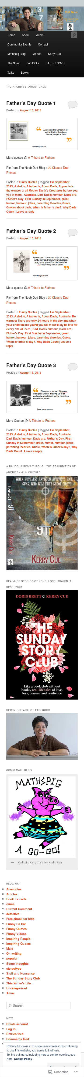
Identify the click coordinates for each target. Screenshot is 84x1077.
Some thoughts (17, 963)
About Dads (49, 186)
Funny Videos (16, 933)
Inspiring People (18, 938)
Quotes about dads (18, 207)
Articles (11, 894)
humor (10, 203)
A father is (33, 186)
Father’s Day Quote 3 (31, 365)
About (25, 35)
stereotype (13, 968)
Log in (11, 1029)
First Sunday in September (42, 199)
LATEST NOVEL (56, 63)
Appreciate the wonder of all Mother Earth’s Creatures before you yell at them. (41, 190)
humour (21, 203)
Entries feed (15, 1034)
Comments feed (17, 1039)
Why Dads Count (47, 341)
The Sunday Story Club (23, 978)
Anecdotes (13, 889)
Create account (17, 1024)
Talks (10, 72)
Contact (43, 44)
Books (25, 72)
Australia (30, 194)
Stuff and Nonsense (20, 973)
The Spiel (13, 63)
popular (12, 958)
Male (9, 948)
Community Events (19, 44)
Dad (40, 194)
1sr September (60, 182)
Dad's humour (53, 194)
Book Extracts (16, 899)
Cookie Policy (23, 1059)
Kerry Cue (54, 54)
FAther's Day (15, 199)
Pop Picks (32, 63)
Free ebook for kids (20, 918)
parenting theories (49, 203)
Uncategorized (16, 988)
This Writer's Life (18, 983)
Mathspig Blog (16, 54)
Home (11, 35)
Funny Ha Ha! (16, 924)
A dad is (19, 186)
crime (10, 904)
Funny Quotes (28, 182)
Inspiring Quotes (18, 943)
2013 (9, 186)
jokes (31, 203)
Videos (36, 54)
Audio (40, 35)
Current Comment (19, 909)
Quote (66, 203)
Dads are (70, 194)
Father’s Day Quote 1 (31, 102)
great (65, 199)
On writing (13, 953)
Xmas (10, 993)
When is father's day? (47, 207)
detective (12, 913)
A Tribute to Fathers (41, 157)
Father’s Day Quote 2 (31, 230)
